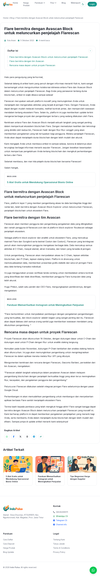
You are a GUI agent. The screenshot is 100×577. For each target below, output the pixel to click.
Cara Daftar (8, 539)
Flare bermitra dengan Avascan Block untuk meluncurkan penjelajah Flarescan (48, 57)
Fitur (52, 3)
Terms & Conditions (61, 548)
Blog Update (8, 552)
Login (92, 4)
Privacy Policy (59, 552)
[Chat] (93, 570)
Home (15, 3)
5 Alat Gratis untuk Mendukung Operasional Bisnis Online (40, 182)
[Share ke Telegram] (34, 436)
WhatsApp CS (62, 516)
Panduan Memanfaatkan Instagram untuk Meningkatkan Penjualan (45, 305)
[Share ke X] (20, 436)
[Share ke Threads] (27, 436)
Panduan (39, 3)
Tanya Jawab (59, 544)
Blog (64, 3)
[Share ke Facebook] (13, 436)
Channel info (61, 524)
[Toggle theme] (83, 4)
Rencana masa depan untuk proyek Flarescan (32, 65)
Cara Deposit (8, 544)
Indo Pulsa (15, 567)
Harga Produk (9, 548)
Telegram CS (61, 520)
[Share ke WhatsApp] (7, 436)
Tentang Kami (59, 539)
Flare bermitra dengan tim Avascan (26, 61)
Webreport (75, 3)
